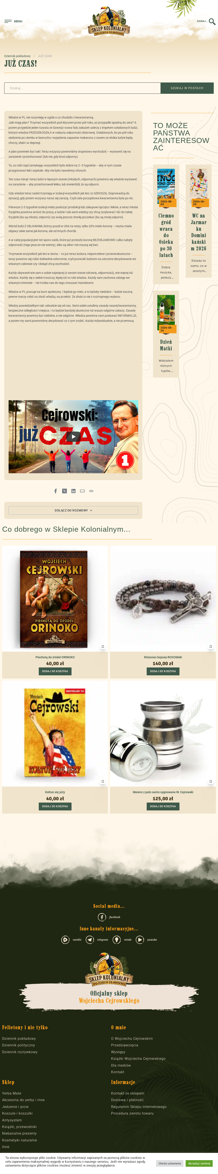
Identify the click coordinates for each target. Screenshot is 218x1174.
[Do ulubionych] (102, 646)
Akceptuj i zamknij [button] (199, 1163)
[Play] (73, 437)
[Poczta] (82, 491)
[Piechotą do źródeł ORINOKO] (55, 599)
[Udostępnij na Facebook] (55, 491)
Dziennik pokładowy (17, 56)
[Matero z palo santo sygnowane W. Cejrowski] (163, 734)
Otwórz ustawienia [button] (170, 1163)
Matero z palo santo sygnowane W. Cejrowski (163, 792)
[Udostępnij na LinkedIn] (73, 491)
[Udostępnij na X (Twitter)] (64, 491)
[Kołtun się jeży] (55, 734)
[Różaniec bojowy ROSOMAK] (163, 599)
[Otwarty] (13, 21)
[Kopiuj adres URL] (91, 491)
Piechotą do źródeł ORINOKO (55, 657)
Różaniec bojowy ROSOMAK (163, 657)
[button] (73, 510)
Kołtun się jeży (55, 792)
